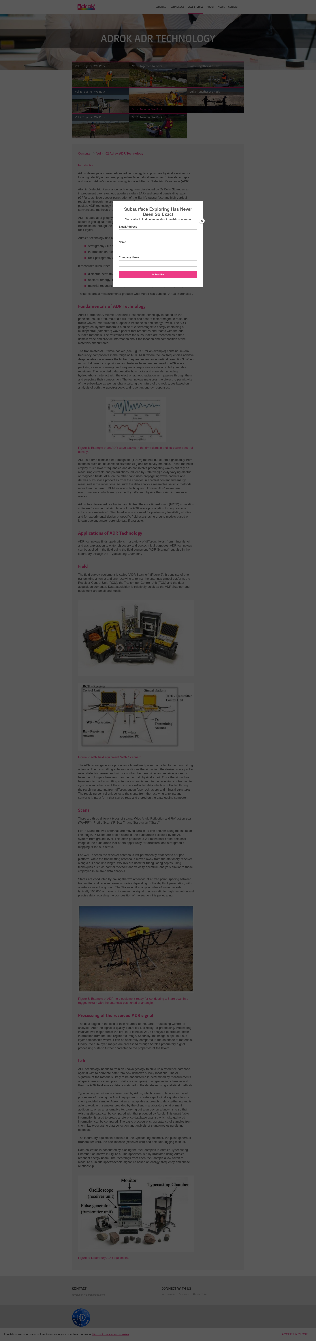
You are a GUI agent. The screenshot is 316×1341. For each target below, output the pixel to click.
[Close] (202, 221)
